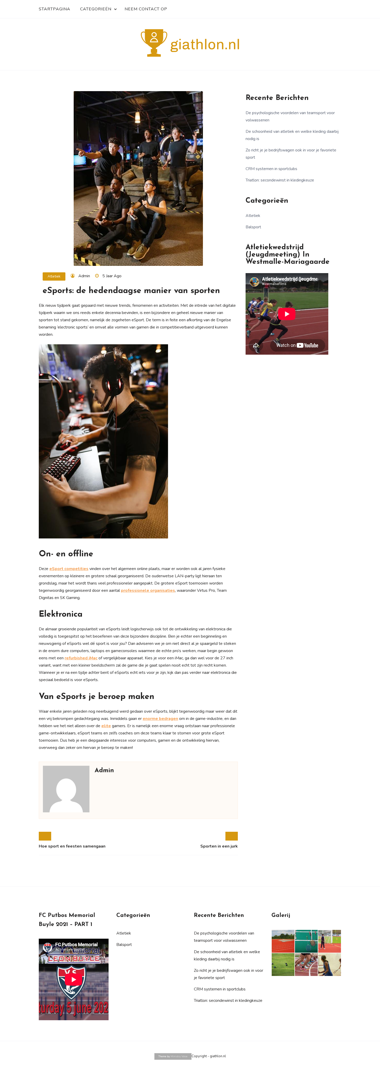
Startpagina (54, 9)
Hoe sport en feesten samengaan (72, 846)
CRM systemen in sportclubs (271, 169)
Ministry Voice (179, 1056)
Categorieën (95, 9)
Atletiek (54, 276)
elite (106, 726)
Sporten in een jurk (219, 846)
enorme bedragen (160, 718)
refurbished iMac (81, 658)
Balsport (253, 227)
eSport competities (68, 569)
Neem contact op (146, 9)
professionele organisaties (148, 590)
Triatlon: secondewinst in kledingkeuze (280, 180)
